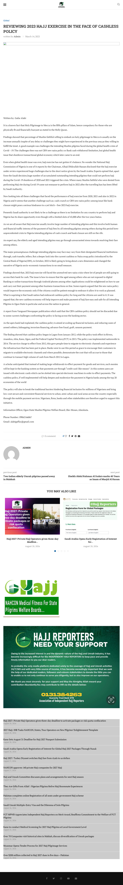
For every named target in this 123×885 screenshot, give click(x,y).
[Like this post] (66, 436)
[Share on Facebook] (69, 436)
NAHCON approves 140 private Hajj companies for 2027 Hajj (32, 767)
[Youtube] (68, 878)
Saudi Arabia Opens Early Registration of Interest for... (91, 540)
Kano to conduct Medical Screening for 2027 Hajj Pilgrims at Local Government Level (44, 826)
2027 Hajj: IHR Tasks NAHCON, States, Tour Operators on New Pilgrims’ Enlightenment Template (50, 729)
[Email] (76, 878)
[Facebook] (46, 878)
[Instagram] (61, 878)
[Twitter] (54, 878)
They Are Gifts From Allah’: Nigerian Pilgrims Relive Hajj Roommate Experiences (43, 786)
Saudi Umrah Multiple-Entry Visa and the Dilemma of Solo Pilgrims (36, 805)
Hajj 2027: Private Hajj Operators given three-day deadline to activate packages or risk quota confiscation (55, 720)
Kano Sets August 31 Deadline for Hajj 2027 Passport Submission (34, 739)
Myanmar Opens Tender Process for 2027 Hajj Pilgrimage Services (35, 845)
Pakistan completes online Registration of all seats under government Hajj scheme (43, 795)
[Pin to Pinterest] (76, 436)
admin (17, 36)
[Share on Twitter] (72, 436)
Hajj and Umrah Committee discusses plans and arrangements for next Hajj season (43, 776)
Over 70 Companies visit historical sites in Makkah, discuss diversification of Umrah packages (48, 836)
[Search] (118, 4)
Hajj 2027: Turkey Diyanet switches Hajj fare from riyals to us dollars (37, 758)
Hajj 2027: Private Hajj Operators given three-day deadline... (32, 540)
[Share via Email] (79, 436)
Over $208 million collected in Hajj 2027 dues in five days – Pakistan (36, 855)
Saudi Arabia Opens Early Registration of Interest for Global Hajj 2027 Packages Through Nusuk (49, 748)
